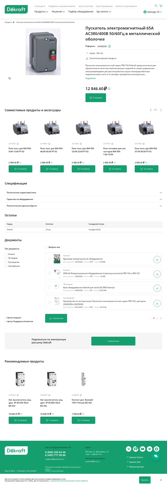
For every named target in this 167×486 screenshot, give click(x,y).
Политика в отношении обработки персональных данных (63, 468)
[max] (156, 449)
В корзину (97, 97)
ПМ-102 (99, 53)
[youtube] (135, 449)
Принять (145, 480)
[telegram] (149, 449)
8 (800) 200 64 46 (55, 452)
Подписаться (113, 341)
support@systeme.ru (54, 459)
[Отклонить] (160, 479)
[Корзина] (160, 5)
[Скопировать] (18, 144)
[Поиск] (156, 5)
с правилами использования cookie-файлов (68, 481)
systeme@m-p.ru (92, 461)
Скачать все (58, 318)
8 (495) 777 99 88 (55, 455)
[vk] (128, 449)
